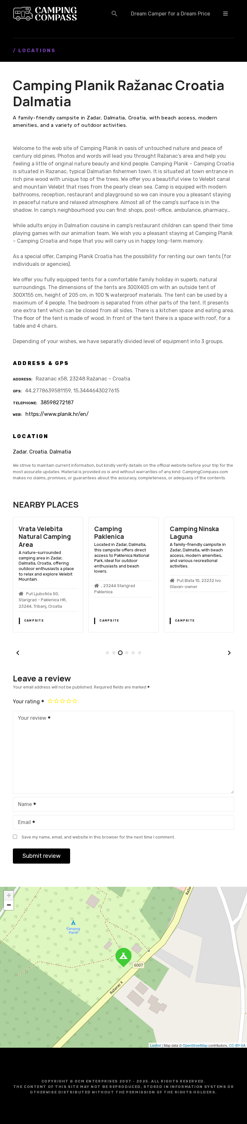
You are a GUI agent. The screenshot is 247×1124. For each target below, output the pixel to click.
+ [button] (9, 895)
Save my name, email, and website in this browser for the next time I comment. (98, 837)
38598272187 (57, 402)
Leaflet (155, 1045)
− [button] (9, 905)
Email (22, 823)
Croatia (38, 452)
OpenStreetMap (195, 1045)
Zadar (20, 452)
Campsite (34, 620)
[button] (114, 13)
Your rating (27, 701)
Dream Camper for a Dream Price (170, 14)
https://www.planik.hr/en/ (57, 414)
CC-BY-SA (237, 1045)
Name (23, 805)
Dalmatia (60, 452)
